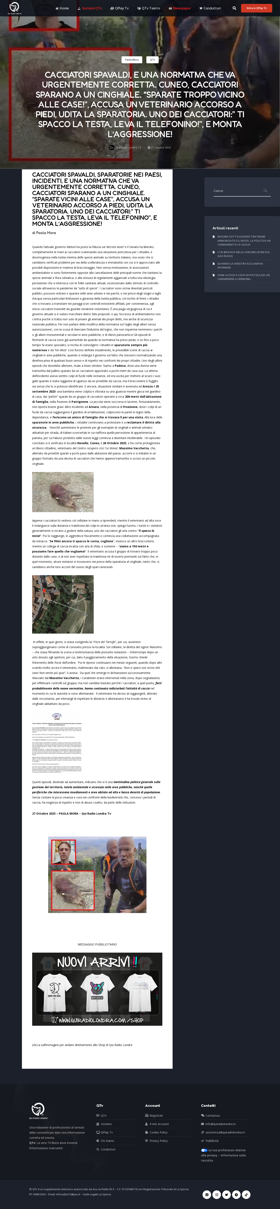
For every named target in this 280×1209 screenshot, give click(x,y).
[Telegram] (236, 1194)
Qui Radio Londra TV (128, 147)
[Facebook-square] (207, 1194)
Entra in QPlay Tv (256, 8)
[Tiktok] (246, 1194)
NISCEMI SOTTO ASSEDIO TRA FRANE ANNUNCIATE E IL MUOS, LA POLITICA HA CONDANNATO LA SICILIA (244, 240)
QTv (152, 59)
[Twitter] (226, 1194)
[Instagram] (216, 1194)
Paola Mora (132, 59)
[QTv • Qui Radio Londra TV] (15, 8)
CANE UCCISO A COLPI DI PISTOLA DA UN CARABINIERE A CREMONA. (243, 277)
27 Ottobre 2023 (161, 147)
